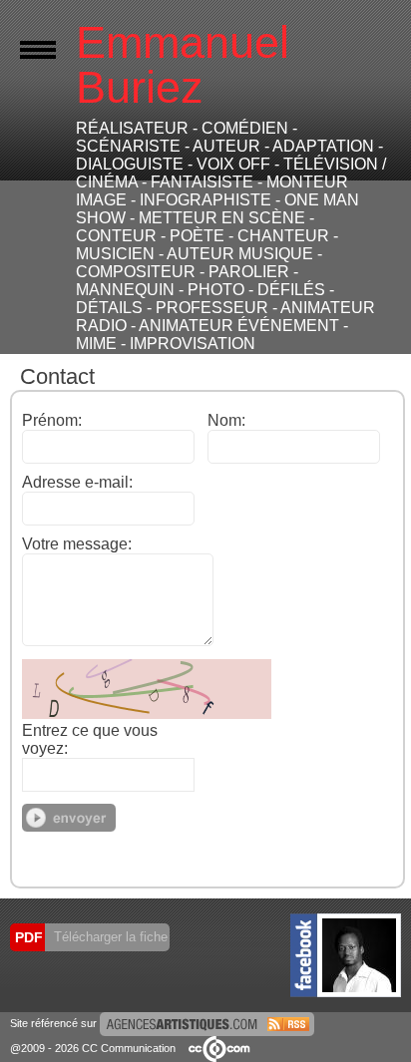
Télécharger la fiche (109, 936)
